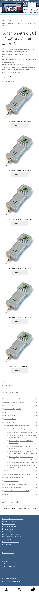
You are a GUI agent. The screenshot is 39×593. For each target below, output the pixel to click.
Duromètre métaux (10, 415)
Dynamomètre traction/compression (18, 429)
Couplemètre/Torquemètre (12, 409)
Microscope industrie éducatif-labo (15, 484)
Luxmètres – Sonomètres (11, 534)
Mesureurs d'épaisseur (11, 481)
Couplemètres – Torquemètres (12, 519)
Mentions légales (8, 553)
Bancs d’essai (6, 531)
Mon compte (6, 589)
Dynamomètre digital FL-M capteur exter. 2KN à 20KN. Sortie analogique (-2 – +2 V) (22, 452)
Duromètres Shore (10, 419)
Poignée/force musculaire (12, 487)
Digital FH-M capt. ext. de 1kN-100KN (20, 432)
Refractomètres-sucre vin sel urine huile (17, 491)
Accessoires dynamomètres (13, 399)
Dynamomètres (15, 21)
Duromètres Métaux (9, 526)
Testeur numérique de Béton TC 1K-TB (18, 474)
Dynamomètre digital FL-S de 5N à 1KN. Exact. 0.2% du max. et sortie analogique (22, 458)
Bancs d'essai (8, 405)
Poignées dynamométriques (12, 537)
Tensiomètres (11, 471)
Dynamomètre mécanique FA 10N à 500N (21, 462)
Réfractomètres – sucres (10, 542)
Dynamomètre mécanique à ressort (18, 425)
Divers (6, 412)
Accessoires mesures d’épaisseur (14, 402)
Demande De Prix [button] (19, 126)
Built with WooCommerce (11, 581)
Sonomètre (7, 494)
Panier (30, 587)
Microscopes (6, 544)
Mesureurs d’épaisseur (9, 521)
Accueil (7, 21)
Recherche (19, 589)
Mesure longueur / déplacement (14, 477)
